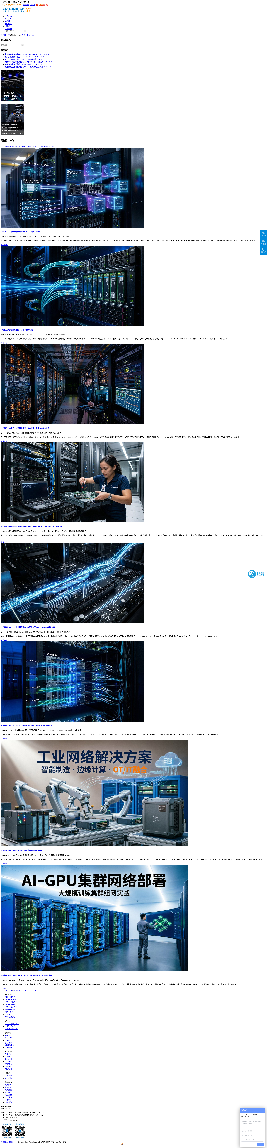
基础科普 (8, 146)
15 (23, 990)
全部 (2, 146)
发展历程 (8, 1087)
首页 (23, 35)
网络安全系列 (10, 1009)
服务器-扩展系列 (11, 1002)
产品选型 (8, 1038)
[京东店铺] (37, 5)
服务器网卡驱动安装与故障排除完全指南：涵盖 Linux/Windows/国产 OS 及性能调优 (32, 526)
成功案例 (50, 146)
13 (19, 990)
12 (17, 990)
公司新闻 (22, 146)
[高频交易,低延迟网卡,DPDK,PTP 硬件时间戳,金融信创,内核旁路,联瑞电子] (72, 423)
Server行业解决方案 (12, 1024)
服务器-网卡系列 (11, 1004)
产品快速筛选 (10, 1017)
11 (15, 990)
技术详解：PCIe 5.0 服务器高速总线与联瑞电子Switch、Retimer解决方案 (28, 627)
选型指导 (15, 146)
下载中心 (8, 1047)
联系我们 (8, 1102)
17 (27, 990)
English (32, 5)
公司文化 (8, 1090)
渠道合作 (8, 1043)
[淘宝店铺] (40, 5)
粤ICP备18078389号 (8, 1142)
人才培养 (8, 1078)
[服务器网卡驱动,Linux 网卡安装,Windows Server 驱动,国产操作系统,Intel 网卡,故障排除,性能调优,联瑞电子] (72, 522)
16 (25, 990)
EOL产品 (8, 1014)
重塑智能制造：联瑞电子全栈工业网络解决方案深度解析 (22, 850)
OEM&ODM (9, 1045)
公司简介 (8, 1085)
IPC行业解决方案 (11, 1029)
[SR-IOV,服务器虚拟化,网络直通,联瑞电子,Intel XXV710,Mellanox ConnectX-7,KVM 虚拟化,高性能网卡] (72, 721)
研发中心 (8, 1100)
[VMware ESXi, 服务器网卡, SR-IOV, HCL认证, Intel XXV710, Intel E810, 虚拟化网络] (72, 227)
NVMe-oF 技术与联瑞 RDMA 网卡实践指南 (17, 330)
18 (29, 990)
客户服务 (8, 21)
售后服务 (8, 1040)
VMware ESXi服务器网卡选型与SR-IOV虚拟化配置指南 (21, 232)
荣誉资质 (8, 1095)
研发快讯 (43, 146)
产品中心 (8, 16)
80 (35, 990)
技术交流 (36, 146)
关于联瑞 (8, 29)
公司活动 (8, 1097)
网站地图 (26, 5)
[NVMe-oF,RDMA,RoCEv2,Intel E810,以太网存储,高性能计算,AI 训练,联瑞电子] (72, 325)
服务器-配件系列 (11, 1007)
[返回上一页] (5, 35)
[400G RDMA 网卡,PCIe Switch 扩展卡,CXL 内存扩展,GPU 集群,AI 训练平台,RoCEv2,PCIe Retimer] (94, 971)
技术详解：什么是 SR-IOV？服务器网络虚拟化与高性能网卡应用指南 (26, 725)
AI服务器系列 (10, 997)
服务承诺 (8, 1035)
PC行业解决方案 (11, 1026)
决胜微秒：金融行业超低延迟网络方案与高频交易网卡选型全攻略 (25, 428)
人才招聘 (8, 1076)
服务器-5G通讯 (10, 999)
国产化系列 (9, 1012)
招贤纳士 (8, 26)
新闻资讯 (8, 24)
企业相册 (8, 1092)
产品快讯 (29, 146)
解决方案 (8, 19)
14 (21, 990)
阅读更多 (4, 245)
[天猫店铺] (44, 5)
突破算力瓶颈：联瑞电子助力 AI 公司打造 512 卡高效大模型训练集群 (26, 975)
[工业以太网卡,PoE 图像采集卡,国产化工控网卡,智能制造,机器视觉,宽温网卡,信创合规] (94, 846)
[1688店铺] (42, 5)
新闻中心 (30, 35)
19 (31, 990)
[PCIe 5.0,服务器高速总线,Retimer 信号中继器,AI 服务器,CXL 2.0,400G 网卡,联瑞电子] (72, 623)
